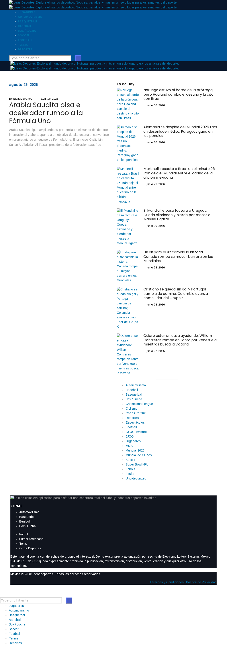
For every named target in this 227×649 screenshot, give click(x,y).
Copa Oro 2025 (136, 413)
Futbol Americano (31, 539)
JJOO (130, 436)
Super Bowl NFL (137, 464)
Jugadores (133, 441)
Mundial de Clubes (139, 455)
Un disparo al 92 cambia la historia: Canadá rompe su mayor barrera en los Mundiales (178, 256)
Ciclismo (131, 408)
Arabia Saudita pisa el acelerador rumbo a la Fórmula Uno (46, 113)
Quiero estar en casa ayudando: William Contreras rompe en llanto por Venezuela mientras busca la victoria (180, 340)
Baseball (132, 390)
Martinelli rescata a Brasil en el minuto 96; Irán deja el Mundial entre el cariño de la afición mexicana (179, 173)
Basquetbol (27, 517)
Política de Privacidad (201, 582)
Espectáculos (135, 422)
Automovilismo (136, 385)
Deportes (132, 418)
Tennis (130, 469)
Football (131, 427)
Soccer (130, 460)
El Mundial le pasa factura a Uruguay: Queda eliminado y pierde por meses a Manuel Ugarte (176, 214)
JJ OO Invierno (136, 432)
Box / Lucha (134, 399)
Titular (130, 473)
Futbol (23, 534)
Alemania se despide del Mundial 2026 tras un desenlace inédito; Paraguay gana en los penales (180, 131)
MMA (129, 446)
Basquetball (134, 394)
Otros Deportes (30, 548)
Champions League (139, 404)
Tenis (23, 543)
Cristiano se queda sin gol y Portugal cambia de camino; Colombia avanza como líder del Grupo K (175, 293)
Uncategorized (136, 478)
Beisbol (24, 521)
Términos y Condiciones (166, 582)
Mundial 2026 (135, 450)
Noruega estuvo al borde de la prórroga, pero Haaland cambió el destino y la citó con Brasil (178, 94)
